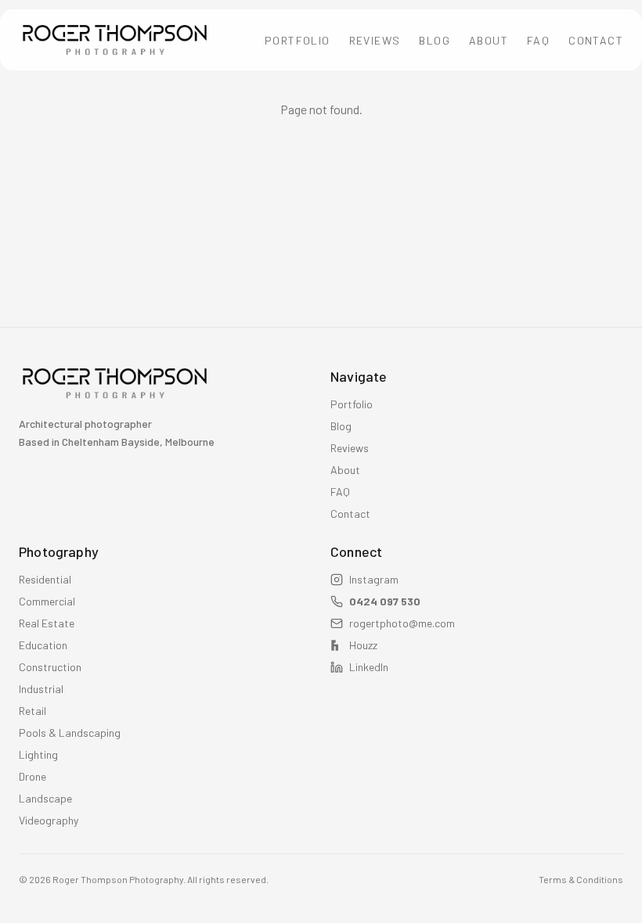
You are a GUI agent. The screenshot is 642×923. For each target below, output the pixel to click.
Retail (32, 710)
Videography (48, 820)
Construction (50, 666)
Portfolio (297, 40)
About (488, 40)
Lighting (38, 754)
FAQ (538, 40)
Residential (45, 579)
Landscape (45, 798)
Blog (434, 40)
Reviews (375, 40)
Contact (595, 40)
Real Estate (46, 623)
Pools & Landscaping (70, 732)
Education (43, 645)
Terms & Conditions (581, 879)
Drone (32, 776)
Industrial (41, 688)
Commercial (47, 601)
